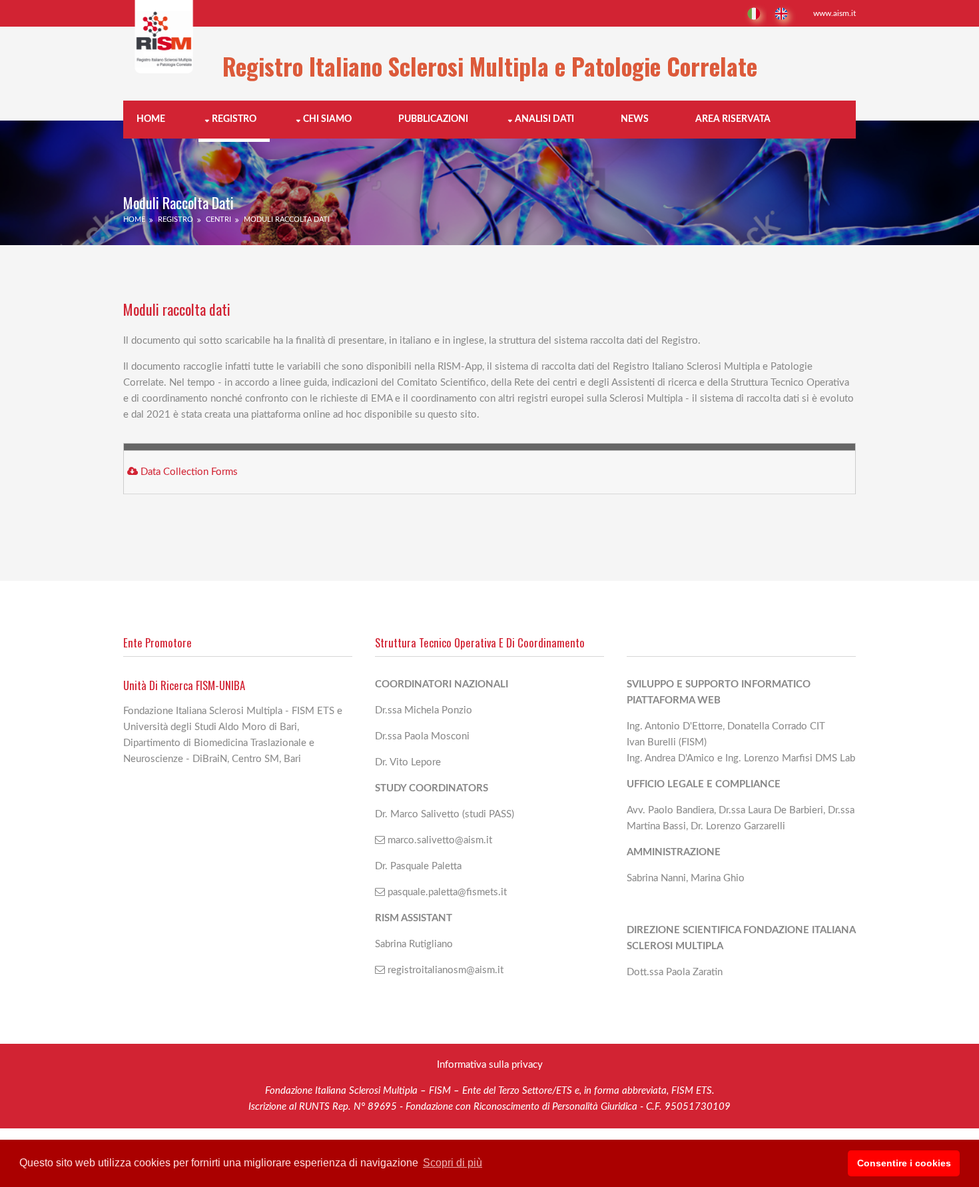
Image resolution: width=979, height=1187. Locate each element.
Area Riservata (733, 119)
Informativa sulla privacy (490, 1065)
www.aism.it (834, 13)
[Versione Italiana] (753, 13)
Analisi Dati (544, 119)
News (635, 119)
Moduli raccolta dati (287, 219)
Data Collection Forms (189, 472)
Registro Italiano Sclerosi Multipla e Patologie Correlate (489, 66)
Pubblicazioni (433, 119)
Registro (234, 119)
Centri (218, 219)
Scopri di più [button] (452, 1162)
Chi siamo (327, 119)
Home (151, 119)
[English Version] (783, 13)
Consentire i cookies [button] (904, 1163)
